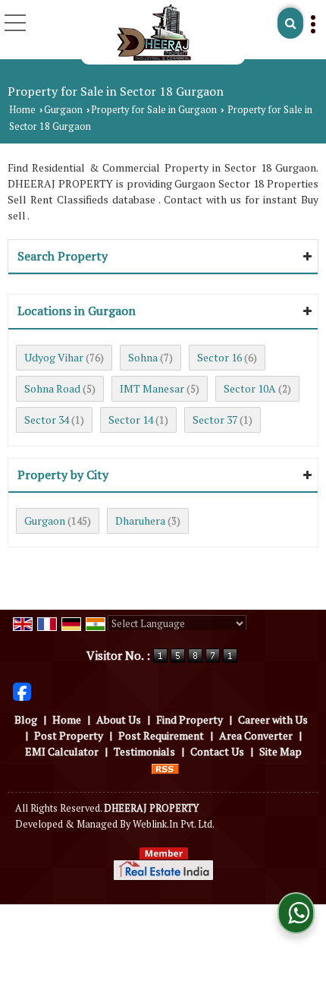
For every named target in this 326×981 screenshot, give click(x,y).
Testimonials (144, 751)
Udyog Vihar (53, 357)
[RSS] (165, 767)
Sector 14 (130, 419)
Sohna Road (52, 388)
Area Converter (256, 735)
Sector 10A (250, 388)
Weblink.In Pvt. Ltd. (174, 824)
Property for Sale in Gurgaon (154, 109)
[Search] (290, 23)
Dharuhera (140, 520)
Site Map (280, 751)
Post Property (68, 735)
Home (22, 109)
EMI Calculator (62, 751)
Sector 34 (46, 419)
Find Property (189, 719)
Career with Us (273, 719)
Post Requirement (161, 735)
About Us (118, 719)
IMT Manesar (152, 388)
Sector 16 (219, 357)
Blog (25, 719)
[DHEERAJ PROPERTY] (153, 32)
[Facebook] (22, 690)
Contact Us (217, 751)
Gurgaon (63, 109)
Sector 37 (215, 419)
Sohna (143, 357)
